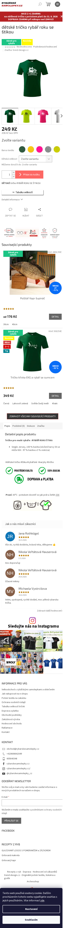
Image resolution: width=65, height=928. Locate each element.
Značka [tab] (40, 426)
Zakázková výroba (11, 719)
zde (42, 900)
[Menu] (57, 4)
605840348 (12, 758)
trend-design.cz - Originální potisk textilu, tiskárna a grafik (29, 877)
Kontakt (6, 732)
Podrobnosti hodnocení (45, 46)
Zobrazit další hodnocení (49, 610)
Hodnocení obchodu (12, 723)
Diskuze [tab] (31, 426)
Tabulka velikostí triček (13, 706)
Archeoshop (33, 881)
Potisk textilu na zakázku (14, 698)
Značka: (16, 50)
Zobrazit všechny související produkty (33, 416)
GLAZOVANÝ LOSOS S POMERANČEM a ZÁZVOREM (26, 850)
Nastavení (31, 909)
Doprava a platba (10, 711)
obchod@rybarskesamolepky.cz (23, 749)
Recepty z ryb (14, 872)
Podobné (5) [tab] (18, 426)
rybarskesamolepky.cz (18, 763)
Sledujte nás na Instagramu (33, 626)
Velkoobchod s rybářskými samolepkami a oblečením (28, 689)
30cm (6, 324)
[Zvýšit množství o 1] (13, 173)
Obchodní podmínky (12, 715)
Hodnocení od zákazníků (45, 872)
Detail (55, 316)
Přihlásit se (11, 820)
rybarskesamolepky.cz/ (18, 768)
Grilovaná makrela (11, 855)
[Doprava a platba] (30, 479)
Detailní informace (11, 199)
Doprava (27, 872)
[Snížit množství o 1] (13, 176)
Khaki (55, 403)
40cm (14, 324)
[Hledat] (40, 4)
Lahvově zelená (20, 403)
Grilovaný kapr (9, 860)
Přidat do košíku (31, 174)
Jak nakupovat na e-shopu (15, 693)
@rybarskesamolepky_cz (19, 773)
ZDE (58, 495)
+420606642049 (14, 753)
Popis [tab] (7, 426)
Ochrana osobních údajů (14, 702)
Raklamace (7, 727)
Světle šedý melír (40, 403)
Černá (6, 403)
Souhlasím (31, 920)
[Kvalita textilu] (32, 470)
